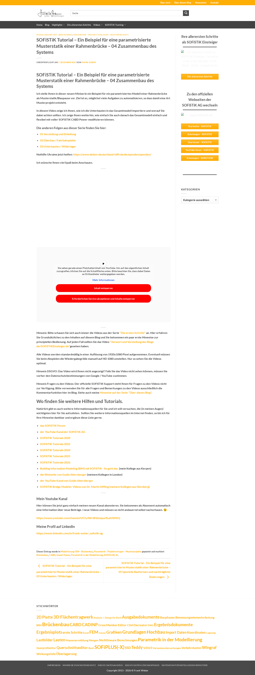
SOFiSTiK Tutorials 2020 (55, 437)
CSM (130, 625)
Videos (96, 24)
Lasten (59, 639)
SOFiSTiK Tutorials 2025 (55, 456)
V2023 (147, 648)
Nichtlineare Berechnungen (118, 640)
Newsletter (201, 2)
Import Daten (63, 555)
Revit (91, 648)
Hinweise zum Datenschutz (79, 665)
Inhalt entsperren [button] (103, 288)
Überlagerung (66, 654)
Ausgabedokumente (141, 617)
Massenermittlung (77, 640)
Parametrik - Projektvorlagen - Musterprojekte (101, 35)
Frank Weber (89, 62)
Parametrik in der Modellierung (87, 555)
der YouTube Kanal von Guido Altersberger (66, 480)
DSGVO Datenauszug (110, 665)
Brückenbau (42, 555)
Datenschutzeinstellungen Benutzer (185, 665)
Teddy (137, 647)
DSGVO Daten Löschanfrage (142, 665)
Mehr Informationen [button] (103, 279)
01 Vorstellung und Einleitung (58, 134)
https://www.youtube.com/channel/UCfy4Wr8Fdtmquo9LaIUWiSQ (78, 518)
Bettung (209, 617)
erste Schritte (72, 632)
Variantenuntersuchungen (167, 648)
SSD (128, 648)
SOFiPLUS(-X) (111, 555)
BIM (39, 625)
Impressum (54, 665)
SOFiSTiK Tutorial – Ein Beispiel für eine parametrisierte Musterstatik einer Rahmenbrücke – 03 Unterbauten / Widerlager (68, 571)
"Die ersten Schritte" (133, 332)
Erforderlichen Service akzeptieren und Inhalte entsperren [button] (103, 298)
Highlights (57, 24)
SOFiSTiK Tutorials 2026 (55, 462)
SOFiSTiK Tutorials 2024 (55, 450)
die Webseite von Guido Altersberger (63, 474)
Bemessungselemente (189, 617)
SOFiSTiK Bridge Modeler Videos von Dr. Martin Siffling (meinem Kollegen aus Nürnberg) (95, 486)
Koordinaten (196, 632)
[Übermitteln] (186, 13)
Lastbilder (44, 640)
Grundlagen (134, 632)
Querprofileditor (46, 647)
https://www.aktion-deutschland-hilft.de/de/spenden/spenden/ (112, 154)
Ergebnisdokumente (173, 624)
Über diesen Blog (182, 2)
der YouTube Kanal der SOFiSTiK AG (62, 431)
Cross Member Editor (112, 625)
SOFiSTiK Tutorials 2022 (55, 444)
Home (39, 24)
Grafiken (114, 632)
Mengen (94, 640)
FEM (93, 632)
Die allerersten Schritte (79, 24)
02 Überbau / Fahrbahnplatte (58, 140)
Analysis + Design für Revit (107, 617)
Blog (47, 24)
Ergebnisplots (49, 632)
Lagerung (211, 632)
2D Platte (44, 617)
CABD (52, 555)
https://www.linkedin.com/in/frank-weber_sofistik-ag (69, 533)
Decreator (140, 625)
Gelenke (102, 633)
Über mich (165, 2)
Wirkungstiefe (46, 654)
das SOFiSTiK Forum (52, 425)
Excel (86, 632)
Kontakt (214, 2)
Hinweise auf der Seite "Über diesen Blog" (125, 392)
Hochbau (156, 632)
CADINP (90, 624)
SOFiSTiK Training (114, 24)
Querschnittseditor (72, 647)
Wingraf (209, 647)
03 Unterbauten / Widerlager (58, 146)
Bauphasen (167, 617)
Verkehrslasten (191, 648)
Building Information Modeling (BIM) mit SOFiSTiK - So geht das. (79, 468)
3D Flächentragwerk (73, 616)
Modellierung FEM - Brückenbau (54, 35)
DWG (151, 625)
